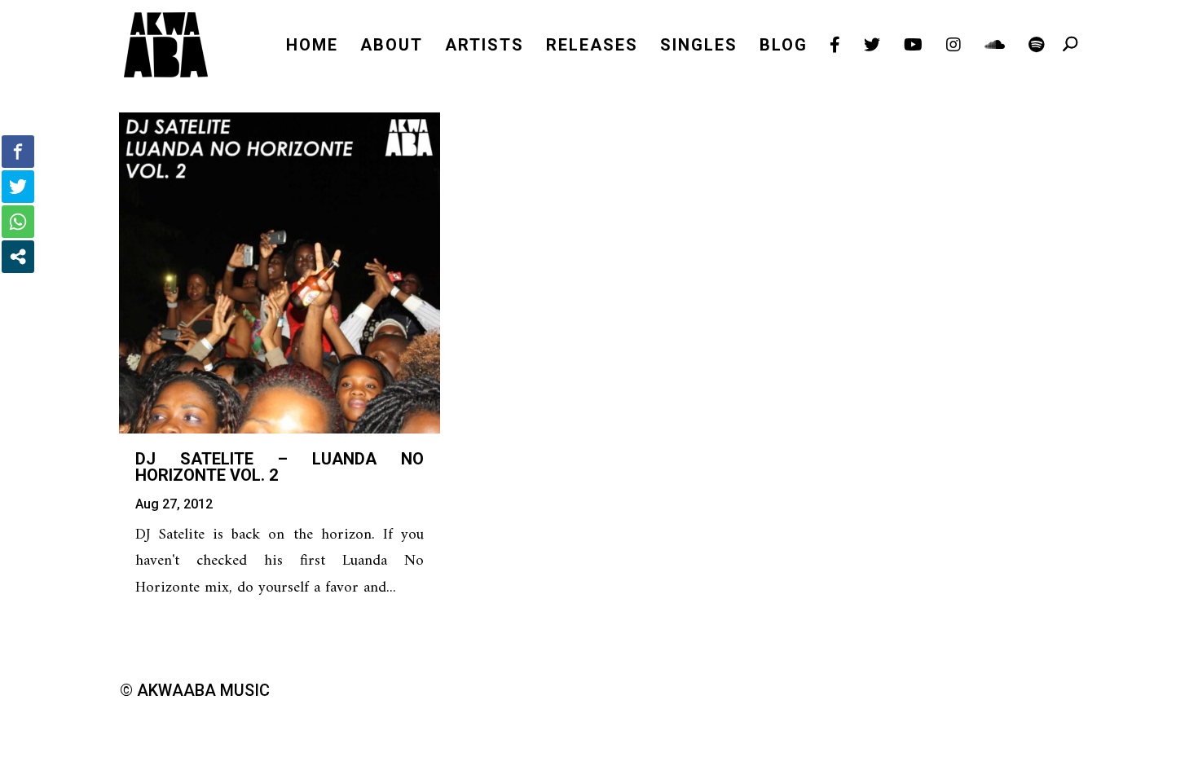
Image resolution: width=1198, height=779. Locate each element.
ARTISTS (484, 47)
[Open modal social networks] (18, 256)
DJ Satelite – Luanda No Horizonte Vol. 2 (279, 467)
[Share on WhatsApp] (18, 221)
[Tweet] (18, 186)
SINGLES (699, 47)
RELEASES (592, 47)
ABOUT (391, 47)
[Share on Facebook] (18, 151)
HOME (312, 47)
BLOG (784, 47)
